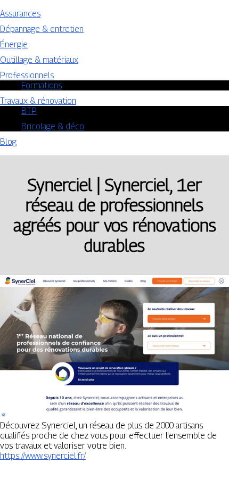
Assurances (20, 14)
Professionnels (27, 75)
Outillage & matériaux (39, 60)
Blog (8, 142)
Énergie (14, 44)
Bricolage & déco (52, 126)
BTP (29, 111)
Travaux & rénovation (38, 101)
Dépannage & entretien (42, 29)
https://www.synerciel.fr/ (43, 456)
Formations (41, 85)
